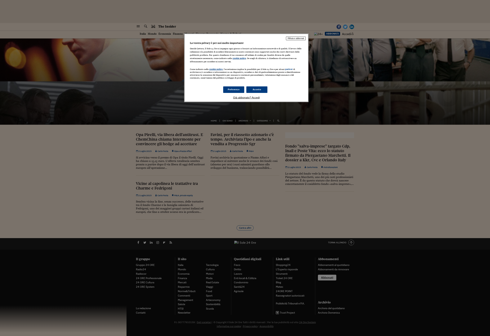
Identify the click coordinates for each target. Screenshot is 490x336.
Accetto (257, 89)
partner (289, 69)
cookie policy (239, 58)
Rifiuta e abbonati (296, 38)
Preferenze (234, 89)
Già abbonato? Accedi (246, 97)
